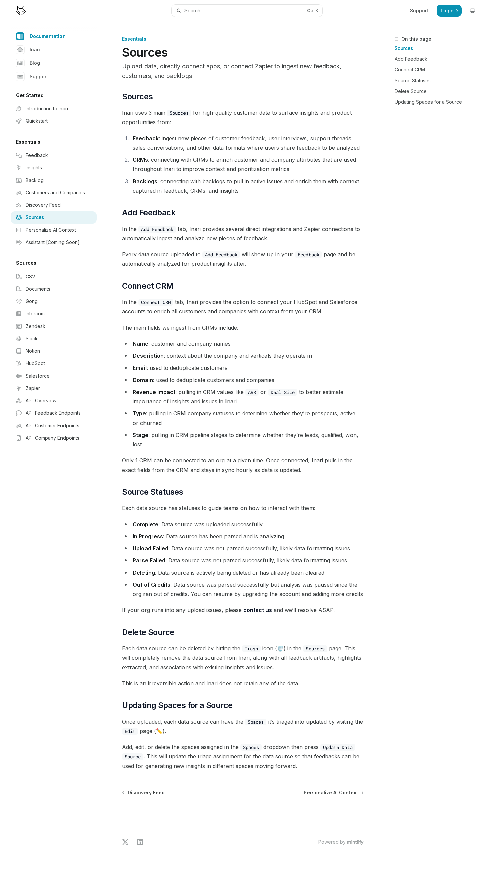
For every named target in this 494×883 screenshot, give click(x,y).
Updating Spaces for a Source (428, 102)
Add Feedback (411, 59)
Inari (35, 49)
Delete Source (411, 91)
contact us (257, 610)
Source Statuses (413, 80)
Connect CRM (410, 69)
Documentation (48, 36)
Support (39, 76)
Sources (404, 48)
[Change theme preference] (472, 10)
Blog (35, 63)
